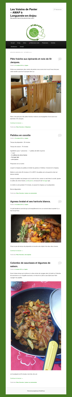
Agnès (26, 65)
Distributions (14, 46)
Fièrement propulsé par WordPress (36, 391)
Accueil (13, 43)
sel (27, 181)
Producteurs (45, 43)
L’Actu (24, 43)
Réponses (28, 127)
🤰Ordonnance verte (34, 43)
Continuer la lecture (16, 123)
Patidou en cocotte (20, 135)
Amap (18, 43)
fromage (44, 181)
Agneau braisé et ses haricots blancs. (30, 201)
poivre (31, 181)
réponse (28, 254)
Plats (17, 127)
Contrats (53, 43)
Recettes (21, 127)
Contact (22, 46)
